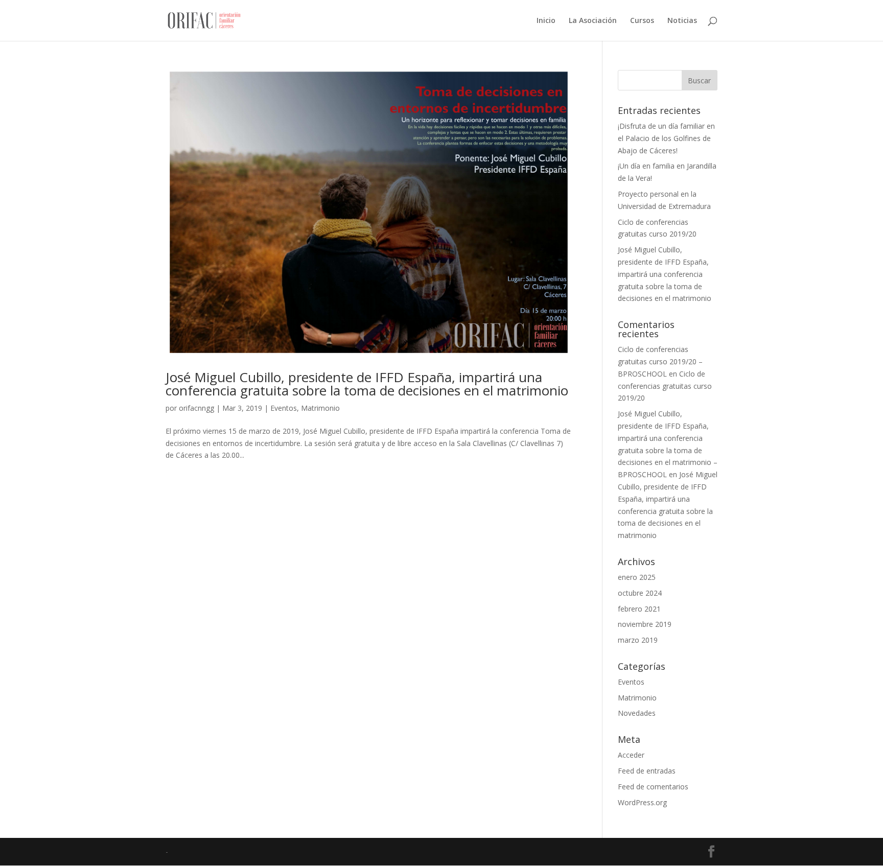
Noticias (682, 21)
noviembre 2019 (644, 624)
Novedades (637, 713)
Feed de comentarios (653, 786)
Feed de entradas (647, 771)
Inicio (546, 21)
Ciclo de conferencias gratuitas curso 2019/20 (665, 386)
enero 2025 (637, 577)
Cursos (642, 21)
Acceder (631, 755)
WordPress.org (642, 802)
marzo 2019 (638, 640)
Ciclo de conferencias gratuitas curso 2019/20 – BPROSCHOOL (660, 361)
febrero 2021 (639, 609)
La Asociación (593, 21)
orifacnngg (196, 408)
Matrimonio (320, 408)
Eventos (283, 408)
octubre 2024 (640, 593)
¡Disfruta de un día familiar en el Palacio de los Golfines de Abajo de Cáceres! (666, 138)
